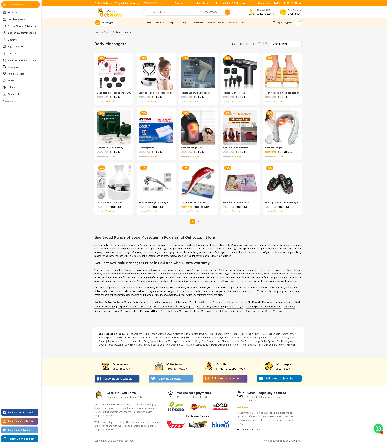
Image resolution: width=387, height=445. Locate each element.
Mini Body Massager (162, 301)
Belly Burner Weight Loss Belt (191, 301)
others (195, 310)
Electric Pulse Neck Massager (155, 92)
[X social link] (288, 3)
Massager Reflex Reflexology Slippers (174, 306)
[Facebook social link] (284, 3)
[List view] (259, 44)
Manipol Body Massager (136, 301)
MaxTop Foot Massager (236, 147)
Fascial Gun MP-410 (234, 92)
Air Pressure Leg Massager (223, 301)
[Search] (227, 12)
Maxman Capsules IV (197, 344)
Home (98, 32)
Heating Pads (146, 147)
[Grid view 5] (265, 44)
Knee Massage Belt (191, 147)
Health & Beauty (161, 310)
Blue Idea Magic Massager (154, 202)
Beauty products (254, 310)
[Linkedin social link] (300, 3)
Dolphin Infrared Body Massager (135, 306)
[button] (378, 428)
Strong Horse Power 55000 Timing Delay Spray (124, 344)
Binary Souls (295, 440)
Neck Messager (273, 147)
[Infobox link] (264, 3)
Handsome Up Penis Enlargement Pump (262, 344)
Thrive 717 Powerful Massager (256, 301)
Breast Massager (274, 310)
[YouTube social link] (296, 3)
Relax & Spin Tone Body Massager (263, 306)
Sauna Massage (235, 306)
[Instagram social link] (292, 3)
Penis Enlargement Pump (224, 344)
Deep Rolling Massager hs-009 (114, 92)
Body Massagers (123, 310)
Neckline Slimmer (283, 301)
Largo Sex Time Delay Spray (168, 344)
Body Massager (181, 310)
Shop (107, 32)
